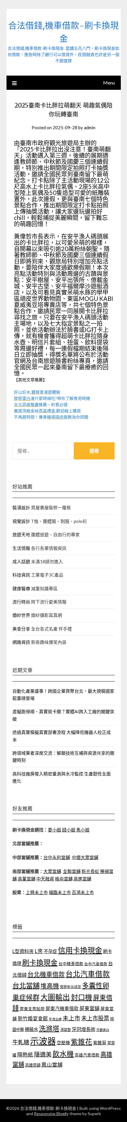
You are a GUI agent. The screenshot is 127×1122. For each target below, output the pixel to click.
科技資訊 (21, 574)
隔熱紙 (25, 1054)
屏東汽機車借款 (62, 1008)
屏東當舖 (89, 1008)
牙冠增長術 (83, 1029)
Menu (109, 82)
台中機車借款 (70, 963)
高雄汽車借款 (87, 1054)
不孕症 (50, 951)
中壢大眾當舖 (85, 857)
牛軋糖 (20, 1042)
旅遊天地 (21, 534)
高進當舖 (82, 878)
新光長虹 (90, 871)
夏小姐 (54, 829)
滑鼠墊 (65, 1029)
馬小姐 (82, 829)
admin (89, 127)
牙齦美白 (102, 1030)
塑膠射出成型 (70, 987)
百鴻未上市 (83, 892)
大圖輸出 (55, 997)
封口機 (81, 997)
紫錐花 (81, 1042)
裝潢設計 (21, 507)
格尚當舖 (64, 878)
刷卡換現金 (40, 962)
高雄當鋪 (32, 1065)
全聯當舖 (72, 871)
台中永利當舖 (56, 857)
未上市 (71, 1018)
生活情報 (21, 548)
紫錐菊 (99, 1042)
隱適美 (43, 1054)
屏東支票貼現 (32, 1008)
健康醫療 (21, 588)
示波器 (43, 1041)
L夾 (39, 951)
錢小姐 (68, 829)
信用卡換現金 (80, 950)
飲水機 (63, 1054)
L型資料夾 (23, 951)
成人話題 (21, 561)
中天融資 (45, 878)
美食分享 (21, 628)
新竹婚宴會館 (33, 1018)
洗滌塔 (49, 1028)
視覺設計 (21, 521)
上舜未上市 (37, 892)
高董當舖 (26, 878)
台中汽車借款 (95, 963)
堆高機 (49, 985)
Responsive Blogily (51, 1113)
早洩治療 (55, 1019)
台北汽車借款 (88, 974)
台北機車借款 (46, 974)
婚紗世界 (21, 615)
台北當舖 (26, 985)
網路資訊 (21, 642)
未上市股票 (95, 1018)
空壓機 (63, 1042)
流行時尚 (21, 601)
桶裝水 (31, 1029)
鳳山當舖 (52, 1065)
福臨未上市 (60, 892)
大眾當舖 (52, 871)
